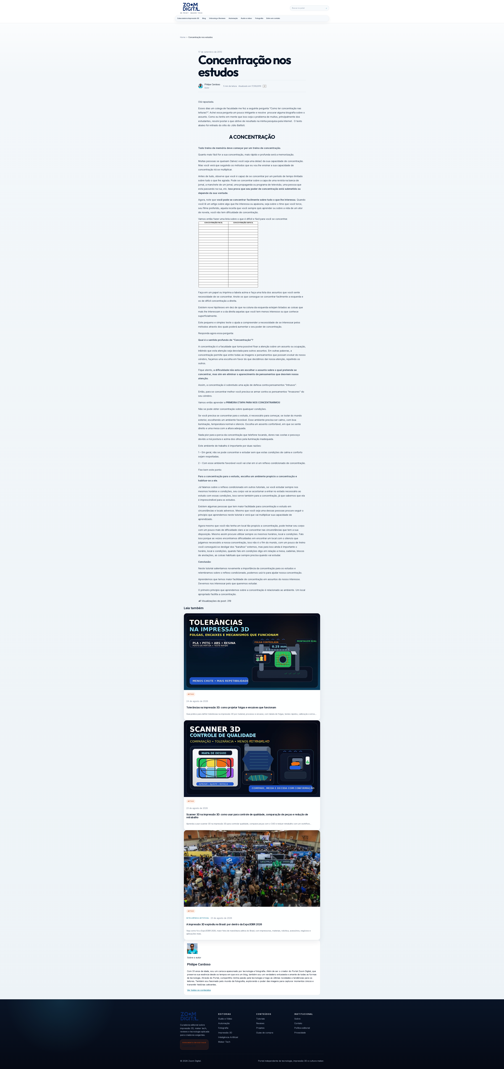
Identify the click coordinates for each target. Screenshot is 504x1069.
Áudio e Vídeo (225, 1018)
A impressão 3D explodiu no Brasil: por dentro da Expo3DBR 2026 (224, 924)
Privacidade (300, 1032)
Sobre (297, 1018)
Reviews (260, 1023)
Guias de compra (264, 1032)
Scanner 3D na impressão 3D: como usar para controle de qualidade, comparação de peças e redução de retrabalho (247, 816)
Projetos (260, 1028)
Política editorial (302, 1028)
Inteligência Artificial (197, 918)
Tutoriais (260, 1018)
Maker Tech (224, 1042)
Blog (204, 18)
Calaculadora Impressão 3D (188, 18)
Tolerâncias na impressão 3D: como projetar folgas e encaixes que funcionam (231, 707)
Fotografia (259, 18)
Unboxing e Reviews (217, 18)
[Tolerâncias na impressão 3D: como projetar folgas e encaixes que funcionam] (252, 651)
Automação (233, 18)
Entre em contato (273, 18)
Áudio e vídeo (246, 18)
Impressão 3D (225, 1032)
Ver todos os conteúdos (199, 990)
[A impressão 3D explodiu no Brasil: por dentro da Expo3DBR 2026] (252, 868)
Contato (298, 1023)
